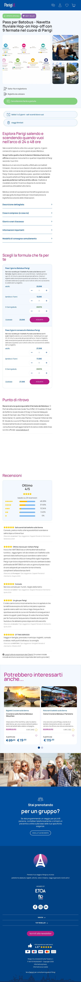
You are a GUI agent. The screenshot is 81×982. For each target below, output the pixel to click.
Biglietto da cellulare (16, 94)
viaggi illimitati (17, 122)
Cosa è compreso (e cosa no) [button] (16, 213)
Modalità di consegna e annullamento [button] (20, 239)
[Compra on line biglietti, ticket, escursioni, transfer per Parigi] (10, 5)
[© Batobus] (65, 48)
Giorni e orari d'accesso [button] (13, 222)
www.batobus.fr (22, 430)
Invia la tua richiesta (40, 833)
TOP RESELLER (40, 923)
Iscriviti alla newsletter (40, 933)
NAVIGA (40, 917)
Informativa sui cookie (40, 967)
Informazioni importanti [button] (13, 230)
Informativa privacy (40, 964)
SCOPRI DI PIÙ (11, 729)
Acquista (39, 320)
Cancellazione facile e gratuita (23, 101)
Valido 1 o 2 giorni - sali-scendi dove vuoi (27, 114)
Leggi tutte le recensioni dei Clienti (19, 654)
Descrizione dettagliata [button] (13, 205)
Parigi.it (31, 972)
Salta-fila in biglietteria (17, 88)
